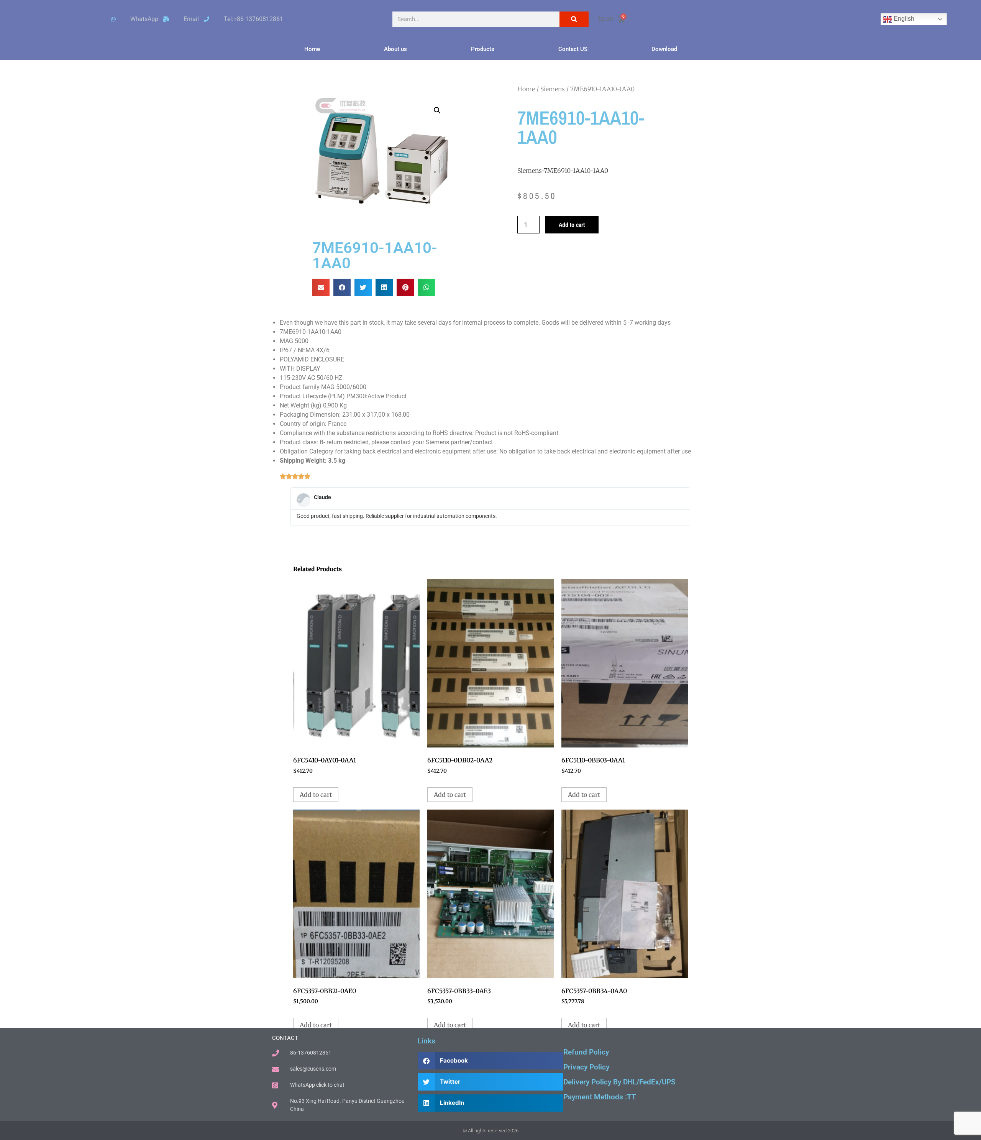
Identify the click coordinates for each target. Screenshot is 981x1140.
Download (664, 49)
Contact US (572, 49)
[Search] (574, 19)
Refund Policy (586, 1052)
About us (395, 49)
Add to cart (572, 224)
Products (482, 49)
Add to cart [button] (316, 794)
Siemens (552, 89)
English (903, 18)
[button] (437, 110)
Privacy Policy (586, 1067)
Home (312, 49)
